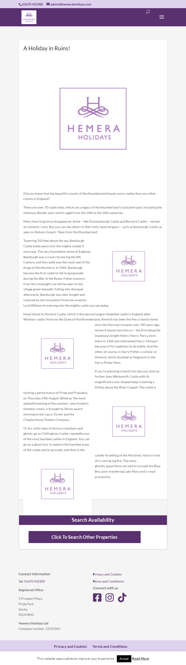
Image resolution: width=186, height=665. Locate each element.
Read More (140, 658)
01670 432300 (34, 581)
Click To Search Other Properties (84, 537)
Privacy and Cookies (107, 574)
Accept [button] (124, 658)
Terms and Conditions (108, 581)
